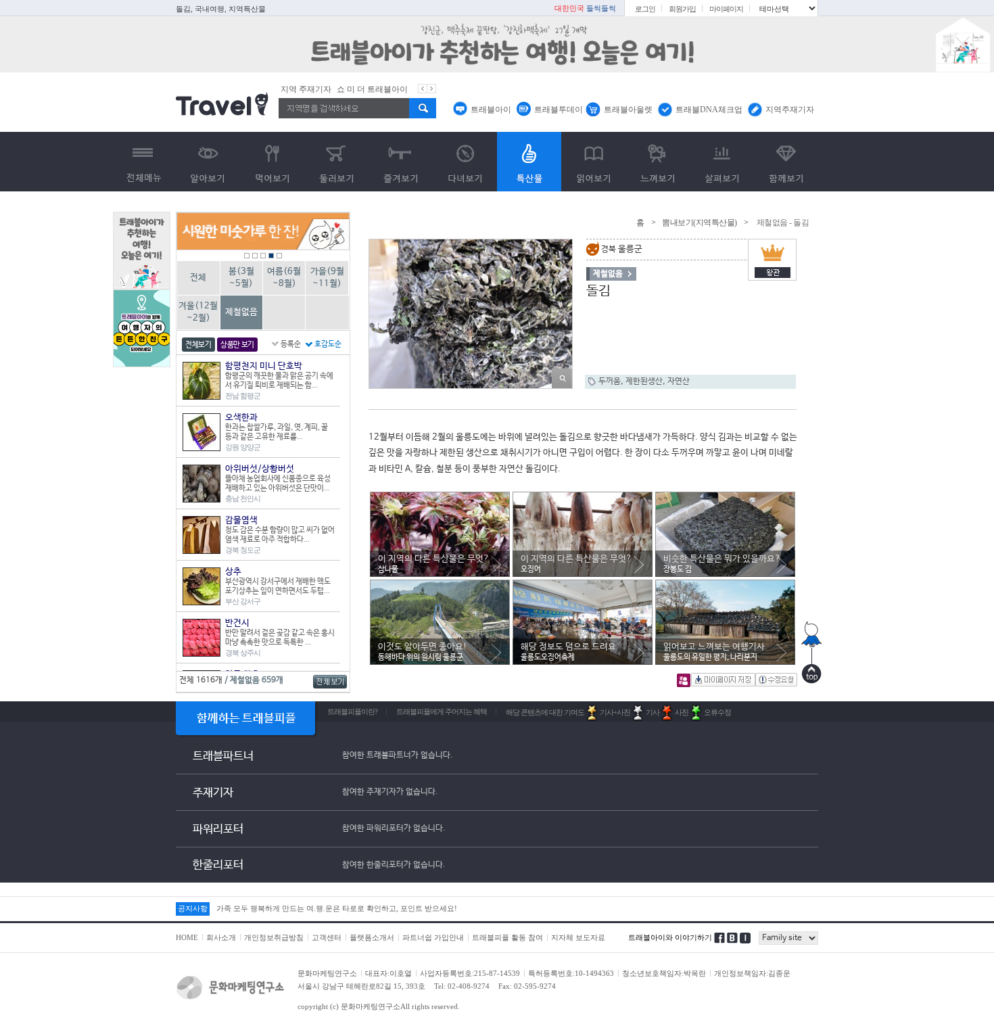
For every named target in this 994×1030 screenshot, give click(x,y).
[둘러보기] (336, 161)
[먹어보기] (272, 161)
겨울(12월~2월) (198, 312)
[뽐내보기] (529, 161)
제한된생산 (644, 381)
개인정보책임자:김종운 (752, 973)
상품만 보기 (237, 345)
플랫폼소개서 (372, 937)
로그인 (645, 9)
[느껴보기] (657, 161)
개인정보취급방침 (274, 937)
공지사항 (193, 908)
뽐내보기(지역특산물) (699, 222)
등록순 (291, 344)
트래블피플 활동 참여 (507, 937)
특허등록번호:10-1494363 (571, 973)
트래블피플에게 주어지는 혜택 (441, 711)
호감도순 (327, 344)
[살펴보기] (722, 161)
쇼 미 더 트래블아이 (372, 89)
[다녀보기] (465, 161)
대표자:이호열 (388, 973)
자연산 (678, 381)
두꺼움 (609, 381)
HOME (187, 937)
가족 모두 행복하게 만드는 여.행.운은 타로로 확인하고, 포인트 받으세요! (336, 908)
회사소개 (221, 937)
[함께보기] (786, 161)
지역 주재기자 (306, 89)
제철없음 (241, 312)
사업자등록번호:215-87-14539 (470, 973)
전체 (198, 278)
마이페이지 (726, 9)
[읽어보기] (593, 161)
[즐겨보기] (401, 161)
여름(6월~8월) (284, 277)
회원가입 (682, 9)
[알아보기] (208, 161)
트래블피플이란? (352, 711)
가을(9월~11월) (327, 277)
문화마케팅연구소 (327, 973)
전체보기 (198, 345)
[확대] (562, 378)
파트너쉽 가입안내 (433, 937)
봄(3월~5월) (241, 277)
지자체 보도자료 (578, 937)
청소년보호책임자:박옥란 (664, 973)
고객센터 (326, 937)
